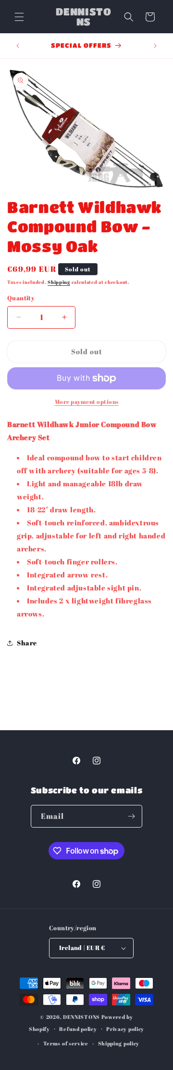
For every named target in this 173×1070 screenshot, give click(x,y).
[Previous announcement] (17, 45)
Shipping (59, 282)
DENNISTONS (81, 1016)
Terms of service (65, 1043)
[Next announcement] (155, 45)
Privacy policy (125, 1028)
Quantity (21, 298)
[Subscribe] (131, 816)
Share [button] (27, 642)
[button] (19, 16)
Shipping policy (119, 1043)
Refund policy (78, 1028)
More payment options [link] (87, 401)
